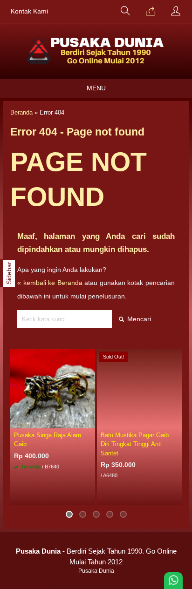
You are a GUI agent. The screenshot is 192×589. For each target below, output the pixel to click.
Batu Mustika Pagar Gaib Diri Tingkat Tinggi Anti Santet (135, 444)
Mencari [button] (138, 319)
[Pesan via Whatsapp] (150, 12)
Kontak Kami (29, 11)
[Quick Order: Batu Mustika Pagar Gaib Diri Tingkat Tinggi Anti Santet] (176, 421)
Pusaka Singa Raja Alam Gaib (47, 439)
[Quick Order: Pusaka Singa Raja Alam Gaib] (89, 421)
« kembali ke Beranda (49, 282)
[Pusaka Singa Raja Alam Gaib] (52, 388)
